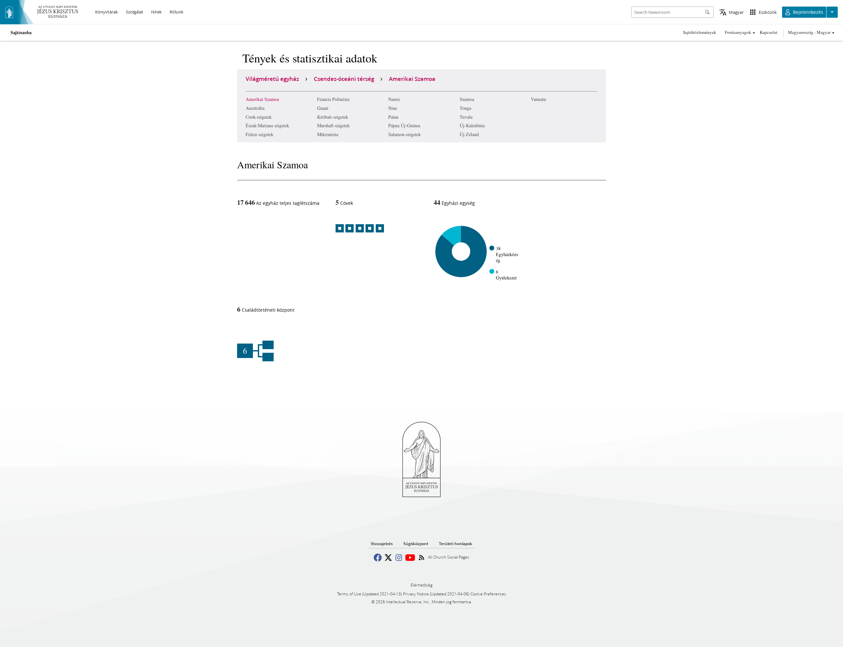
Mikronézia (327, 134)
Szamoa (467, 99)
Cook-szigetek (259, 117)
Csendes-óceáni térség (344, 79)
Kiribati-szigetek (332, 117)
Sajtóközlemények (699, 32)
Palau (393, 117)
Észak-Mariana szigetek (267, 125)
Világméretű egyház (272, 79)
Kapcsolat (768, 32)
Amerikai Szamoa (262, 99)
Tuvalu (466, 117)
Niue (392, 108)
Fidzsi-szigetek (259, 134)
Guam (322, 108)
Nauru (394, 99)
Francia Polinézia (333, 99)
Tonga (465, 108)
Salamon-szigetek (404, 134)
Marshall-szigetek (333, 125)
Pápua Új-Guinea (404, 125)
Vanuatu (538, 99)
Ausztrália (255, 108)
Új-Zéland (469, 134)
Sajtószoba (21, 32)
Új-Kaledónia (472, 125)
